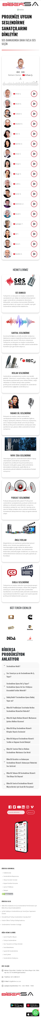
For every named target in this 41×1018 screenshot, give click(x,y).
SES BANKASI (20, 292)
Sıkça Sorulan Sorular (10, 880)
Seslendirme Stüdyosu (11, 958)
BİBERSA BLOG (6, 901)
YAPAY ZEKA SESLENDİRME (20, 455)
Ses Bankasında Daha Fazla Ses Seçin (19, 42)
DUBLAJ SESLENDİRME (20, 582)
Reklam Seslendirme (20, 373)
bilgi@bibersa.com (15, 981)
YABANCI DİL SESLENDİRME (20, 413)
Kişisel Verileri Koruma (11, 883)
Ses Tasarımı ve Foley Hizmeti (13, 944)
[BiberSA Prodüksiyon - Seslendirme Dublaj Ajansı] (20, 4)
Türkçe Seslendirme (10, 940)
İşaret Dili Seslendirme (11, 951)
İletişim (6, 890)
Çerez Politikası (8, 887)
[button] (35, 1012)
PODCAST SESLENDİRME (20, 497)
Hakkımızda (7, 873)
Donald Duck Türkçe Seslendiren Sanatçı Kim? (16, 917)
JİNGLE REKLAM (20, 540)
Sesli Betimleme (9, 947)
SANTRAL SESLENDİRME (20, 332)
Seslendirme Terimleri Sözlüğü (11, 924)
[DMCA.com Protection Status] (7, 894)
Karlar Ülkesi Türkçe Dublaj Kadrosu (13, 920)
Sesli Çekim (7, 954)
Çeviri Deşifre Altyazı (10, 937)
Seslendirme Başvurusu (11, 876)
